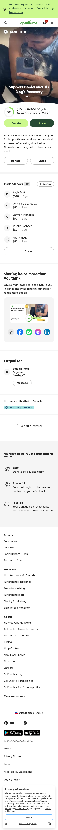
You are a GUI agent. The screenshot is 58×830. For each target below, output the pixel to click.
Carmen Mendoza (23, 214)
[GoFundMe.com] (28, 23)
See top (47, 184)
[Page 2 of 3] (29, 96)
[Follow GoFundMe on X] (18, 723)
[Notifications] (44, 22)
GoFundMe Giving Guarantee (35, 510)
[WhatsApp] (29, 332)
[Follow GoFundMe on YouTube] (12, 723)
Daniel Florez (21, 368)
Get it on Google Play (13, 733)
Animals (37, 401)
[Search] (6, 22)
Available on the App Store (32, 733)
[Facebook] (20, 332)
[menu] (52, 22)
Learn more (16, 12)
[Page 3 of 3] (32, 96)
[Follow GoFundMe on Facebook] (6, 723)
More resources (13, 696)
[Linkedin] (47, 332)
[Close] (52, 9)
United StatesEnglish (31, 713)
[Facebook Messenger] (38, 332)
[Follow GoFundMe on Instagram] (25, 723)
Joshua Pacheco (22, 225)
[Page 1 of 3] (26, 96)
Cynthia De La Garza (25, 203)
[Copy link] (11, 332)
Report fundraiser (31, 425)
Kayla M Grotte (22, 192)
